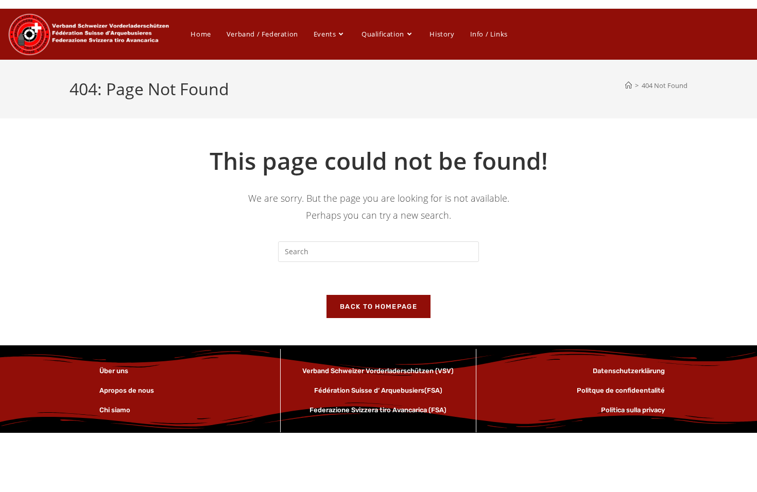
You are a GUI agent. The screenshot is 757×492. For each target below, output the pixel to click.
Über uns (114, 371)
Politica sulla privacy (633, 410)
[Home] (628, 85)
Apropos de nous (126, 390)
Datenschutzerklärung (629, 371)
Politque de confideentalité (621, 390)
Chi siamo (114, 410)
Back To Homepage (378, 306)
